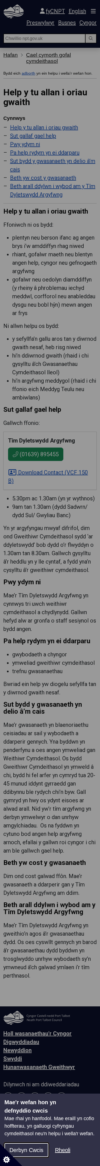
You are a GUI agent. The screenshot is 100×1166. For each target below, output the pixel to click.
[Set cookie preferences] (11, 1155)
